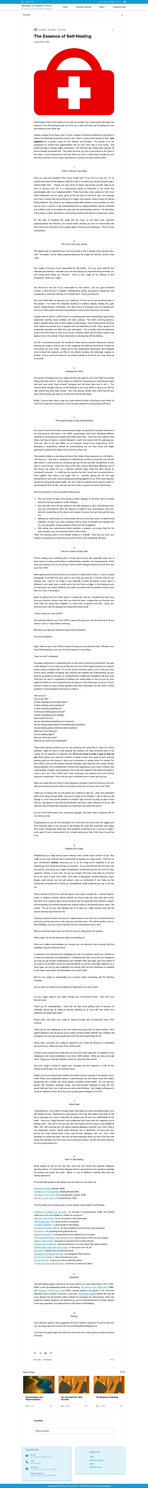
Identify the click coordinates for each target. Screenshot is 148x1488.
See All (122, 1372)
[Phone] (22, 1)
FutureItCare (106, 1486)
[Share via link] (51, 1353)
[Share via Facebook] (35, 1353)
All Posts (26, 15)
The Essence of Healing (107, 1397)
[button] (122, 15)
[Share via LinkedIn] (46, 1353)
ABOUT (92, 1464)
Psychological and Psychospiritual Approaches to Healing (36, 1398)
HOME (92, 1457)
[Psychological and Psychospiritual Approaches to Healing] (38, 1384)
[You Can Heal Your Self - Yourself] (74, 1384)
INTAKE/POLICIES (95, 1467)
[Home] (26, 1468)
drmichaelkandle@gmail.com (42, 1457)
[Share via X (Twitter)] (40, 1353)
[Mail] (124, 1)
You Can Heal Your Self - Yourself (72, 1398)
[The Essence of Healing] (109, 1384)
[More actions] (112, 29)
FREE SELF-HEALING (96, 1460)
